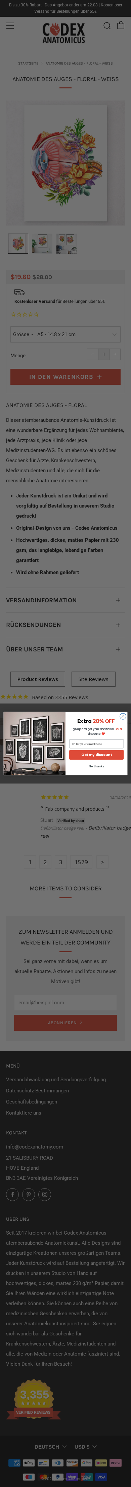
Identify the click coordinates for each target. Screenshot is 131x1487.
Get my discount (96, 754)
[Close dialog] (123, 716)
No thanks (96, 766)
